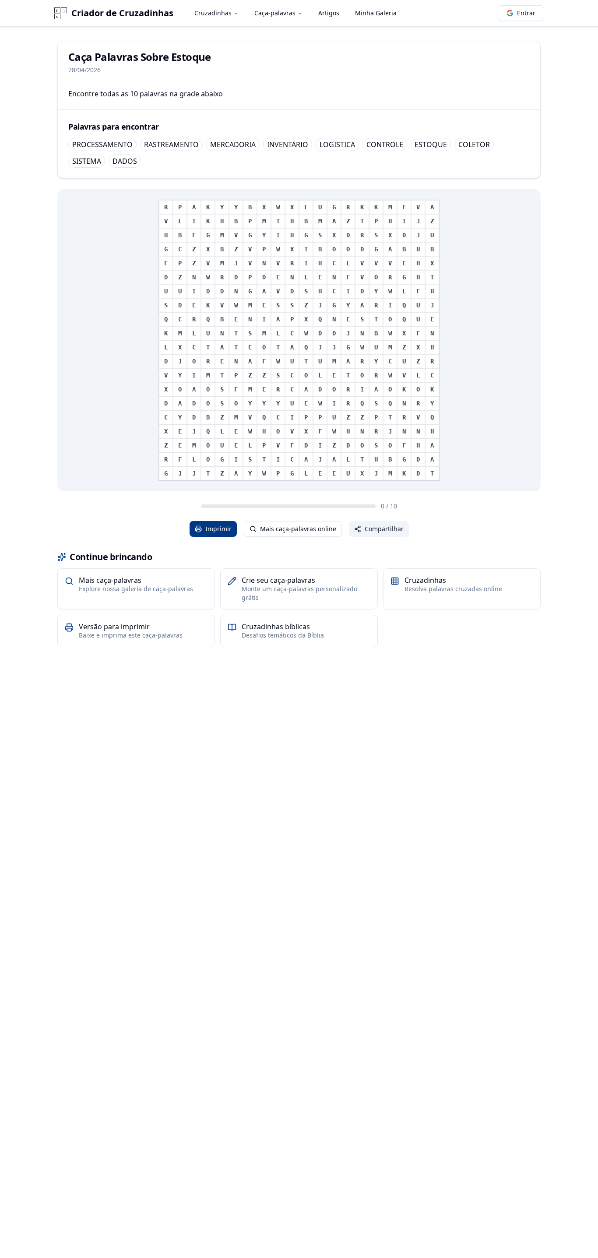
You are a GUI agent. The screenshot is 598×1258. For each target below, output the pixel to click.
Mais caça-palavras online (298, 529)
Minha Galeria (376, 13)
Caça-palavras (274, 13)
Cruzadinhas (213, 13)
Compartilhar (384, 529)
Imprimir (218, 529)
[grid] (299, 340)
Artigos (328, 13)
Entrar (526, 13)
